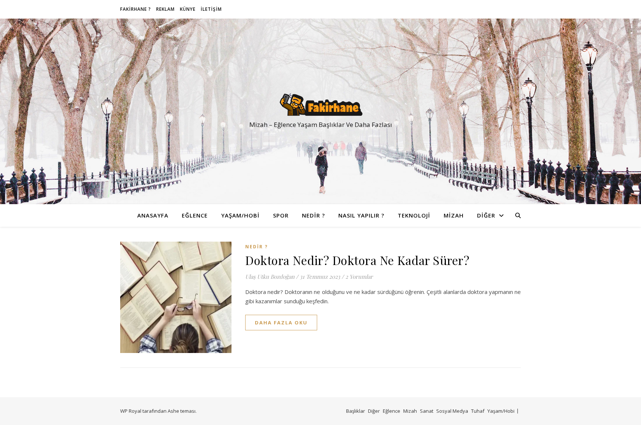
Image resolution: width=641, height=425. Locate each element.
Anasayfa (152, 215)
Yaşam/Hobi (240, 215)
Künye (187, 9)
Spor (281, 215)
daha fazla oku (281, 322)
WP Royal (130, 411)
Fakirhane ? (135, 9)
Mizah (454, 215)
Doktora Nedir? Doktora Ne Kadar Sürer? (357, 260)
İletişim (211, 9)
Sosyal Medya (452, 411)
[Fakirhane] (320, 105)
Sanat (426, 411)
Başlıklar (355, 411)
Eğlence (195, 215)
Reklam (165, 9)
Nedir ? (313, 215)
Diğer (486, 215)
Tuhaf (477, 411)
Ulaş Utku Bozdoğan (270, 276)
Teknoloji (414, 215)
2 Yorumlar (359, 276)
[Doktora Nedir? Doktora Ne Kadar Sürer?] (175, 297)
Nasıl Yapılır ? (361, 215)
